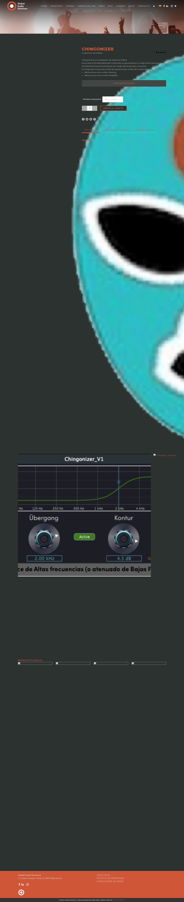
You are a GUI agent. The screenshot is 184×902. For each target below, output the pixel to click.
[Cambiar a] (160, 6)
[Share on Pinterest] (94, 119)
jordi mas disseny (118, 900)
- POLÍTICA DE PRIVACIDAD (109, 878)
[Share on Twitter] (87, 119)
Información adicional (117, 129)
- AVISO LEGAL (102, 875)
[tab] (124, 83)
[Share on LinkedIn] (90, 119)
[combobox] (112, 99)
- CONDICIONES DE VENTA (109, 881)
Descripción (91, 129)
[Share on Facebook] (83, 119)
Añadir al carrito (113, 108)
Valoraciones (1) (145, 129)
